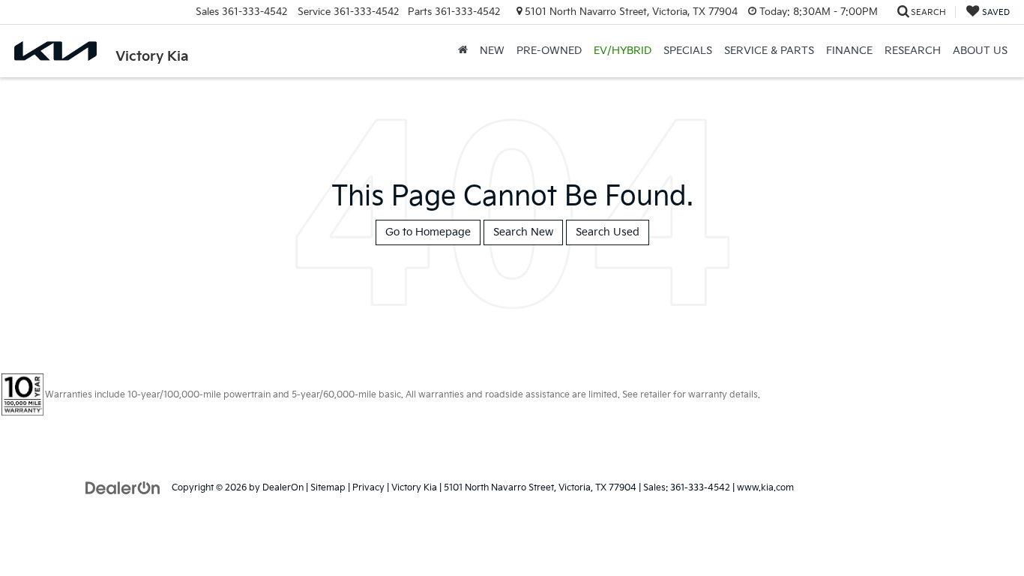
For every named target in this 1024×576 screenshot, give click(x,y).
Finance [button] (849, 50)
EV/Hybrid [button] (622, 50)
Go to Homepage (428, 232)
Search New (523, 232)
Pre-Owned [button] (549, 50)
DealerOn (283, 488)
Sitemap (328, 488)
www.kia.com (765, 488)
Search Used (607, 232)
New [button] (492, 50)
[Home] (463, 51)
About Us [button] (980, 50)
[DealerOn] (123, 487)
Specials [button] (687, 50)
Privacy (368, 488)
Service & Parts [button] (769, 50)
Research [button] (913, 50)
